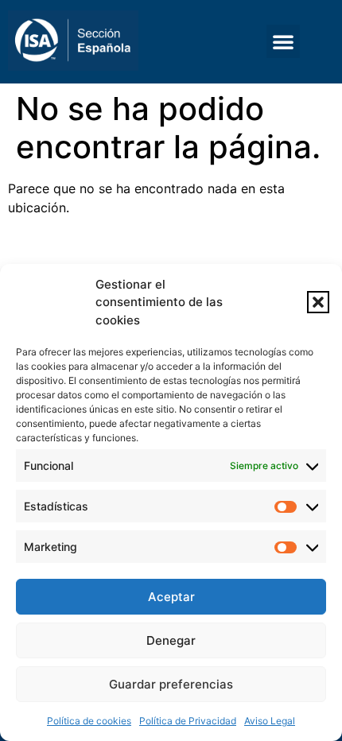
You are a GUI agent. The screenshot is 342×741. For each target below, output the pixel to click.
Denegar (171, 640)
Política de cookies (89, 721)
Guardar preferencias (171, 684)
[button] (318, 302)
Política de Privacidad (187, 721)
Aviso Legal (269, 721)
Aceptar (171, 596)
